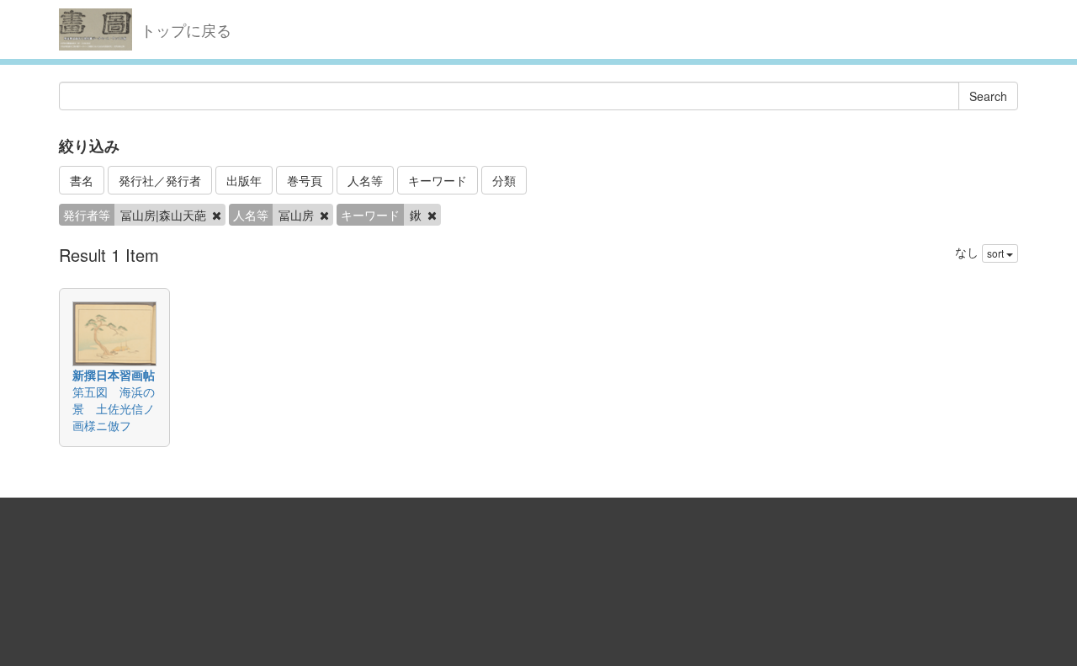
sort (996, 253)
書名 (81, 180)
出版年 (244, 180)
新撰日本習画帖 (113, 374)
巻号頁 (304, 180)
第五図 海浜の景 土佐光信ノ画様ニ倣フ (113, 408)
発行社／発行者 (160, 180)
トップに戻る (186, 29)
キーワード (437, 180)
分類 (504, 180)
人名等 (365, 180)
